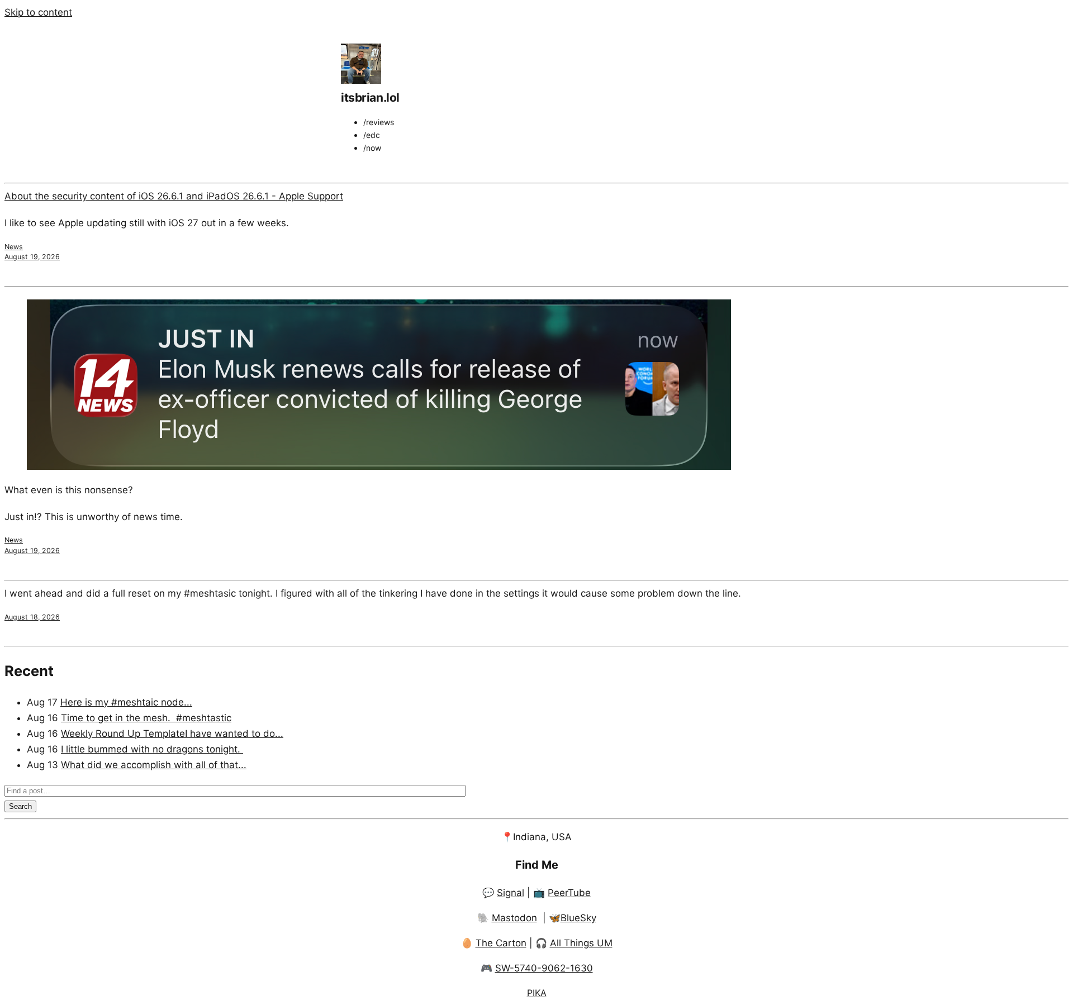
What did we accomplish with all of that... (153, 764)
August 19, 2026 (32, 257)
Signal (510, 892)
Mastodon (514, 917)
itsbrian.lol (370, 97)
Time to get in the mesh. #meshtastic (146, 717)
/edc (371, 135)
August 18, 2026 (32, 617)
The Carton (501, 943)
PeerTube (569, 892)
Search (20, 806)
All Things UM (581, 943)
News (13, 246)
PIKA (537, 992)
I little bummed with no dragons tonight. (152, 749)
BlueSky (578, 917)
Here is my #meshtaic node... (126, 702)
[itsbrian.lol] (361, 80)
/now (372, 148)
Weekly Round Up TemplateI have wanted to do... (172, 733)
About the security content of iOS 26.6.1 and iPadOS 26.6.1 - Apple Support (173, 196)
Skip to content (38, 12)
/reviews (378, 122)
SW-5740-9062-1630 (544, 968)
